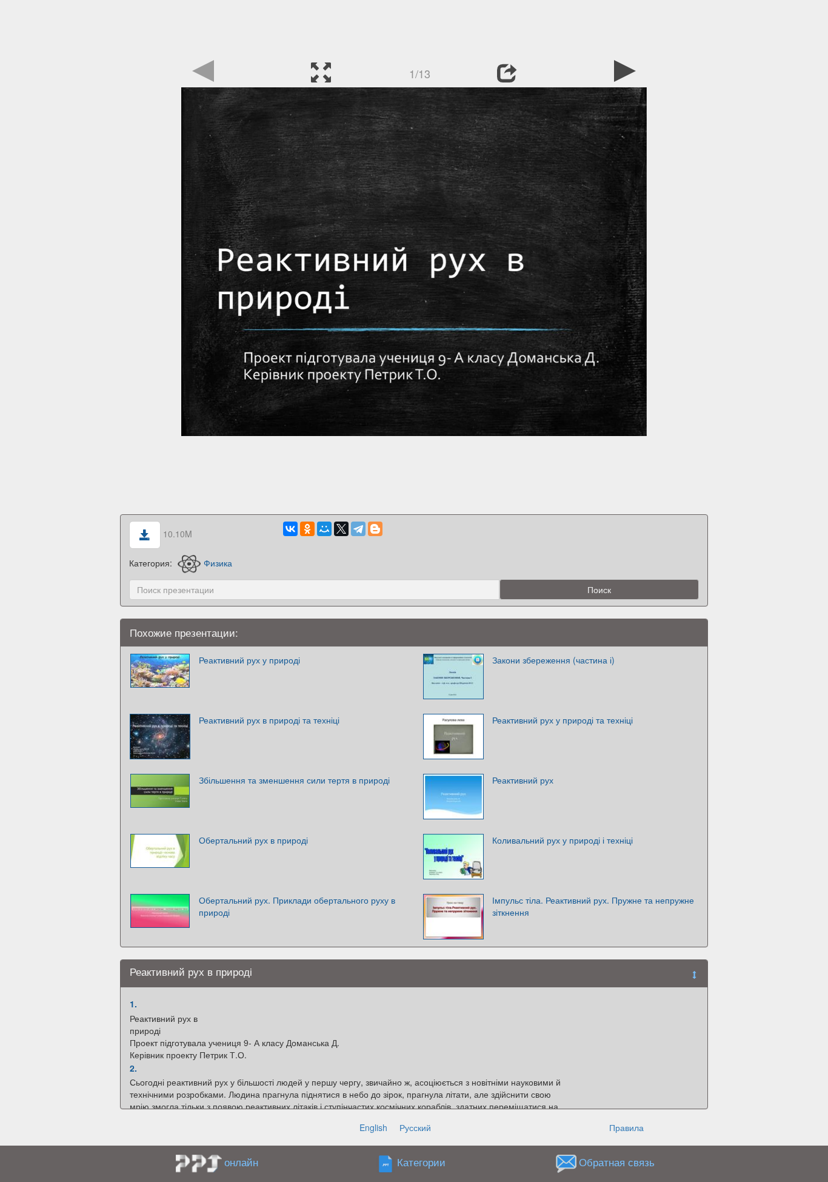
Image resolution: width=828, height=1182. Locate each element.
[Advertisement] (414, 27)
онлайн (241, 1162)
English (373, 1127)
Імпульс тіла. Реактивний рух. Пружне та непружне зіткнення (593, 906)
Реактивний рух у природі (249, 660)
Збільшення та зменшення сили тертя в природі (294, 780)
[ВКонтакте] (290, 529)
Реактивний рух (522, 780)
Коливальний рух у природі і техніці (562, 840)
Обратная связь (617, 1162)
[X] (341, 529)
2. (133, 1068)
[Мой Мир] (324, 529)
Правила (626, 1127)
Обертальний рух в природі (253, 840)
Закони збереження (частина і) (553, 660)
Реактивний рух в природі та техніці (269, 720)
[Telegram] (358, 529)
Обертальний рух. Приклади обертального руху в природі (297, 906)
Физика (218, 563)
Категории (421, 1162)
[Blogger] (375, 529)
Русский (415, 1127)
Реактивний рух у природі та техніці (562, 720)
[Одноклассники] (307, 529)
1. (133, 1004)
